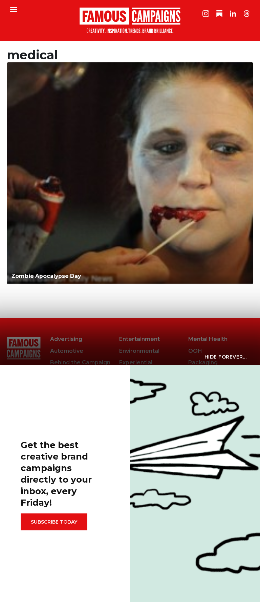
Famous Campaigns (130, 20)
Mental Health (208, 339)
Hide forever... (225, 357)
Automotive (66, 351)
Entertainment (139, 339)
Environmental (139, 351)
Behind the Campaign (80, 362)
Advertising (66, 339)
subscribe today (54, 522)
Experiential (135, 362)
